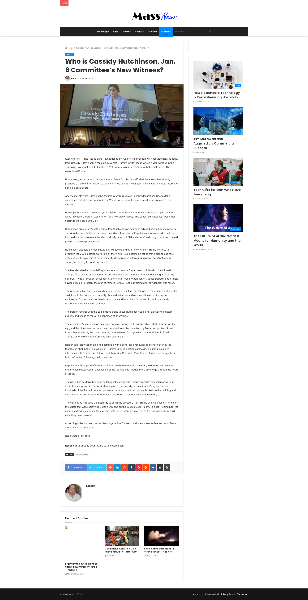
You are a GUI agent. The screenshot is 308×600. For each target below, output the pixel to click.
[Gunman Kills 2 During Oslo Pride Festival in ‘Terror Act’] (122, 536)
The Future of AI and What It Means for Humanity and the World (217, 240)
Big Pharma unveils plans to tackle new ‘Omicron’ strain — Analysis (81, 566)
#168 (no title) (212, 594)
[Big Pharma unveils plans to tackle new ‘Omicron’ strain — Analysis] (82, 543)
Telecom (152, 31)
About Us (198, 594)
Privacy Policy (228, 594)
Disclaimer (242, 594)
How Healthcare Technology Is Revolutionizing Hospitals (216, 94)
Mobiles (127, 31)
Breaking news (82, 454)
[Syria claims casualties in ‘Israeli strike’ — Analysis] (161, 536)
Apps (115, 31)
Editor (74, 78)
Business (166, 31)
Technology (103, 31)
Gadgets (139, 31)
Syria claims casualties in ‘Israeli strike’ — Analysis (159, 550)
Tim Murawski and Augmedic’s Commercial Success (214, 143)
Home (70, 48)
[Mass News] (154, 16)
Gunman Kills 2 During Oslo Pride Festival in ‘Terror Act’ (121, 550)
